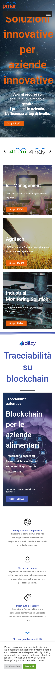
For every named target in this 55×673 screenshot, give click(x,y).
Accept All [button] (29, 666)
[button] (5, 151)
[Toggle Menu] (48, 14)
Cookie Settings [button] (12, 666)
